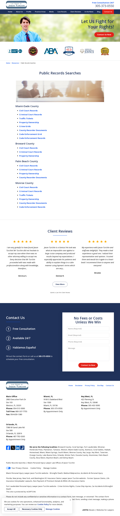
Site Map (100, 385)
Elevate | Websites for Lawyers (98, 510)
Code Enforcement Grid (30, 134)
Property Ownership (29, 122)
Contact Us (108, 12)
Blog (98, 12)
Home (10, 12)
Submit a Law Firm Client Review (60, 292)
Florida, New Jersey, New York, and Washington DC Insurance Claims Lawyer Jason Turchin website (46, 478)
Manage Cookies (50, 468)
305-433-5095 (94, 405)
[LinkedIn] (17, 448)
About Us (19, 12)
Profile (28, 12)
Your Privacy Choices (20, 468)
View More (60, 284)
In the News (89, 12)
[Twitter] (13, 448)
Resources (15, 63)
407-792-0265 (19, 436)
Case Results (62, 12)
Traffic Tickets (26, 118)
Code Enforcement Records (32, 138)
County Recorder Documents (33, 130)
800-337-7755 (21, 411)
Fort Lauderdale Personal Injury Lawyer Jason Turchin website (31, 486)
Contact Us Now (104, 34)
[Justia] (22, 448)
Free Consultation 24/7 (103, 2)
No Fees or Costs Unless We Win (88, 320)
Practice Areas (40, 12)
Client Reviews (75, 12)
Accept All (11, 509)
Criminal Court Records (30, 114)
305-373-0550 (104, 6)
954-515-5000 (19, 408)
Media (51, 12)
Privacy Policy (90, 385)
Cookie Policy (35, 468)
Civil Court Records (28, 110)
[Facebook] (8, 448)
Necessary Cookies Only (32, 509)
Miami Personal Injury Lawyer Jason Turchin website (27, 473)
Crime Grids (25, 126)
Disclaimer (79, 385)
